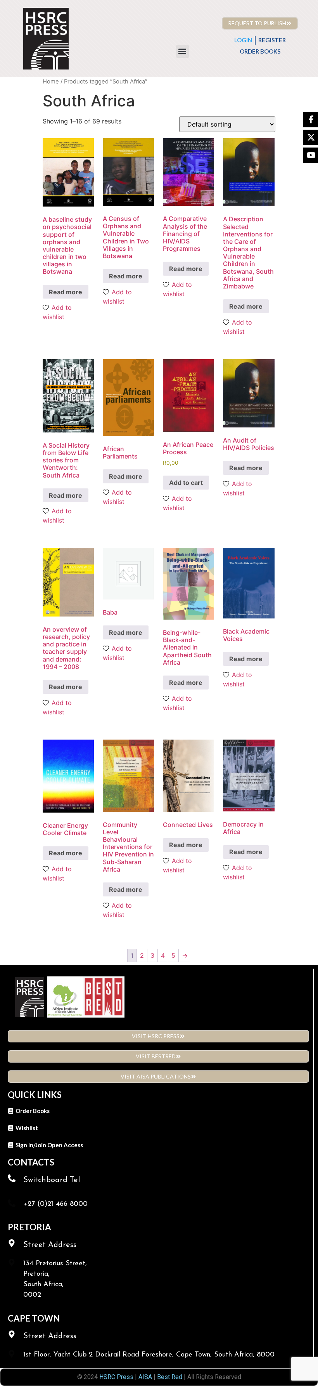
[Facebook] (310, 119)
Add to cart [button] (186, 482)
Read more (65, 292)
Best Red (169, 1377)
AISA (144, 1377)
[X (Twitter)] (310, 137)
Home (51, 81)
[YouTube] (310, 155)
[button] (182, 51)
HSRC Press (116, 1377)
